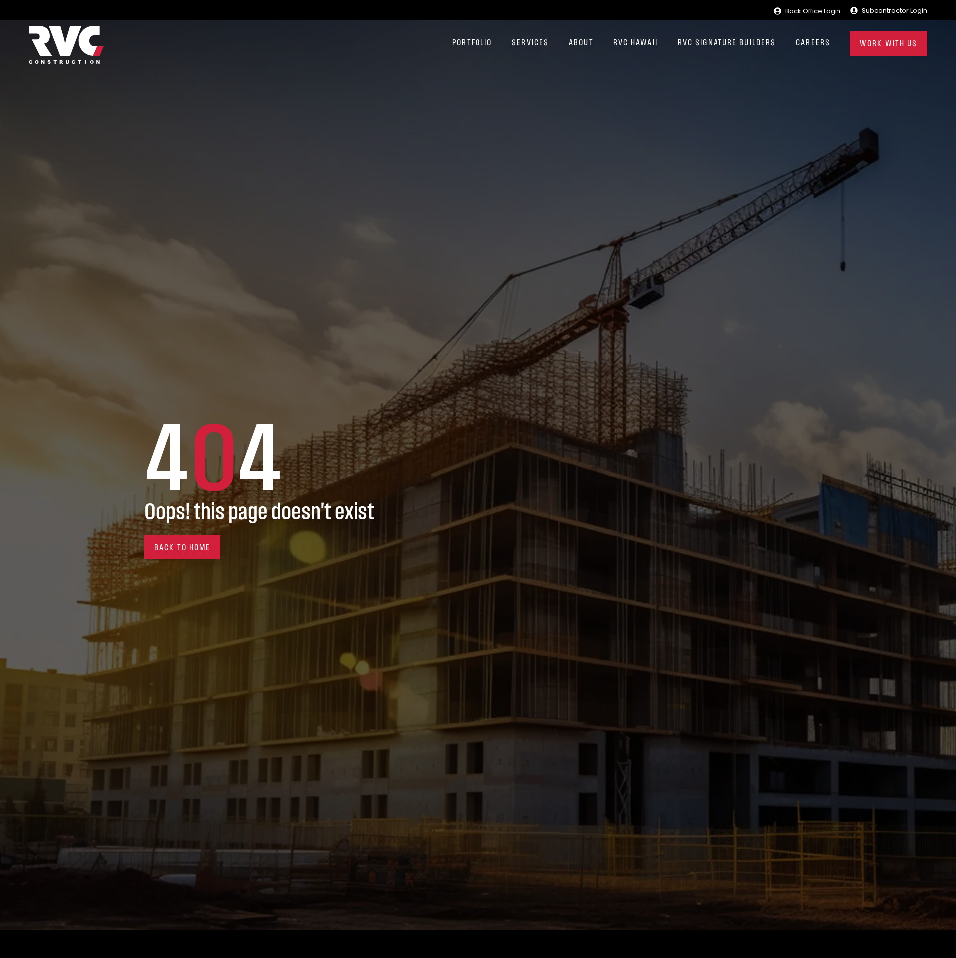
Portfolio (472, 43)
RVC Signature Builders (727, 43)
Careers (813, 43)
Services (530, 43)
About (581, 43)
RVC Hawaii (635, 43)
